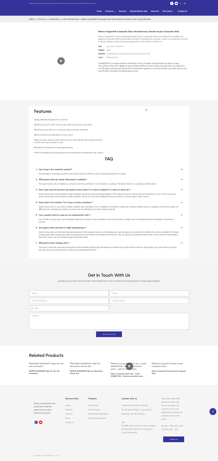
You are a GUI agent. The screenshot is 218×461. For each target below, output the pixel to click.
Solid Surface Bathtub (96, 418)
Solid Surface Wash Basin (98, 414)
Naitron (32, 19)
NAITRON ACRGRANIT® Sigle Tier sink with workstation (44, 372)
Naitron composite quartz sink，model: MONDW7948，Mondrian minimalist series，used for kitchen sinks (128, 375)
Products (42, 19)
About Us (69, 414)
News (67, 418)
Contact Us (69, 422)
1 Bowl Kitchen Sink (70, 19)
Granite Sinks (54, 19)
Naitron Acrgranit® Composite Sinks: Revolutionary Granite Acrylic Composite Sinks (116, 19)
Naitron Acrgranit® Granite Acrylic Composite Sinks (169, 372)
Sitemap (57, 455)
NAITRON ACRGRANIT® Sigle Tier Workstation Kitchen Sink (86, 372)
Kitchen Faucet (94, 410)
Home (67, 405)
